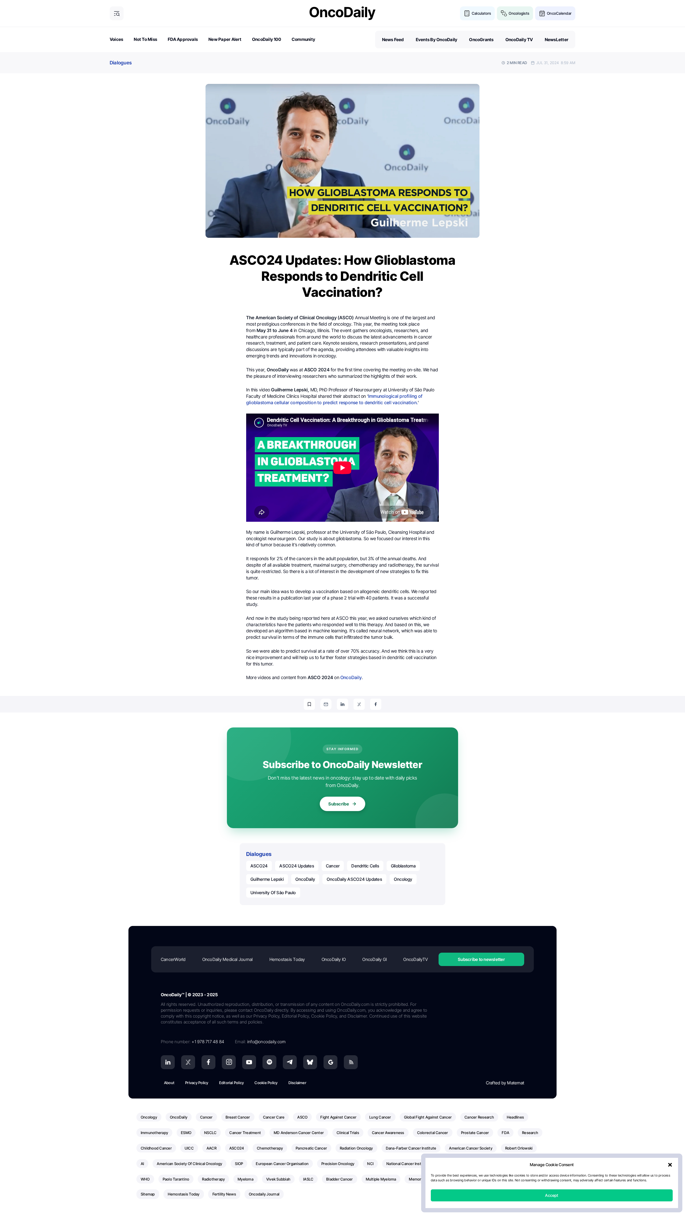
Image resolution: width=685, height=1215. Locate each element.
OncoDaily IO (334, 959)
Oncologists (519, 13)
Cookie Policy (265, 1082)
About (169, 1082)
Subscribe (338, 804)
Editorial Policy (231, 1082)
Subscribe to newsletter (481, 959)
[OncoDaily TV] (249, 1062)
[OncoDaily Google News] (330, 1062)
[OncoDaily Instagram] (229, 1062)
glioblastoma (403, 866)
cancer (333, 866)
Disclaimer (297, 1082)
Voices (116, 39)
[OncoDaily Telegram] (290, 1062)
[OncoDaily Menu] (117, 13)
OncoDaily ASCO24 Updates (354, 879)
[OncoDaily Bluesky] (310, 1062)
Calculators (481, 13)
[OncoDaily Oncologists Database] (504, 13)
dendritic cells (365, 866)
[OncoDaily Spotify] (269, 1062)
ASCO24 (259, 866)
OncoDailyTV (415, 959)
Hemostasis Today (287, 959)
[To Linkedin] (342, 704)
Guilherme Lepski (267, 879)
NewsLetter (556, 39)
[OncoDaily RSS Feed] (351, 1062)
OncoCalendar (559, 13)
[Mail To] (326, 704)
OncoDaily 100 (266, 39)
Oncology (403, 879)
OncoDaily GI (374, 959)
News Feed (393, 39)
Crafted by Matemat (505, 1082)
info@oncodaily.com (266, 1041)
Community (303, 39)
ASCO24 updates (296, 866)
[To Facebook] (375, 704)
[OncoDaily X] (188, 1062)
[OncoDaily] (342, 13)
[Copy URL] (309, 704)
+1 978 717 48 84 (208, 1041)
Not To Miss (145, 39)
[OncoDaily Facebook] (208, 1062)
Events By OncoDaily (437, 39)
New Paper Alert (224, 39)
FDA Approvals (183, 39)
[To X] (359, 704)
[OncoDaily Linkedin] (168, 1062)
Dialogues (121, 62)
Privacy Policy (196, 1082)
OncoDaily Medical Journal (227, 959)
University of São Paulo (273, 892)
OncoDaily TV (519, 39)
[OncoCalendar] (542, 13)
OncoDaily (351, 677)
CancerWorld (173, 959)
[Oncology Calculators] (467, 13)
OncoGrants (481, 39)
